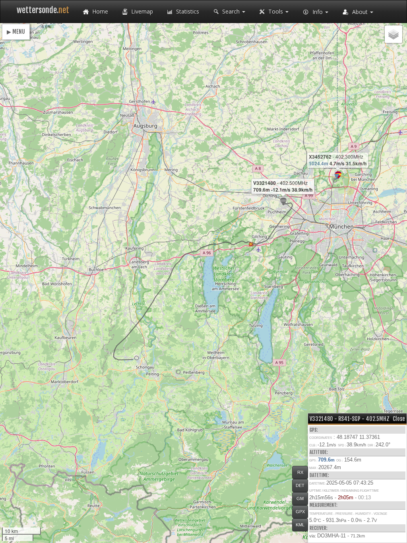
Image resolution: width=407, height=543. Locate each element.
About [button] (360, 12)
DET (300, 485)
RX (300, 472)
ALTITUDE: (319, 452)
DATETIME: (319, 475)
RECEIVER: (319, 528)
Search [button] (231, 11)
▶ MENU (16, 31)
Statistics (186, 11)
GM (300, 498)
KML (300, 524)
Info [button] (317, 12)
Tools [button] (276, 11)
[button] (334, 180)
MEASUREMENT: (323, 505)
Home (99, 11)
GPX (300, 511)
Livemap (141, 11)
